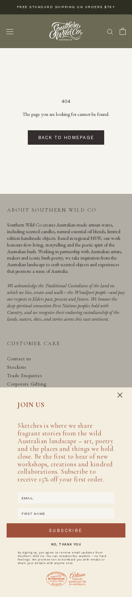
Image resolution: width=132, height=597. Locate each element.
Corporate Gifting (26, 384)
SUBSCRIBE (66, 530)
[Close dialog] (119, 394)
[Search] (110, 31)
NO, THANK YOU (66, 544)
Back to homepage (66, 137)
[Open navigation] (9, 31)
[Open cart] (123, 31)
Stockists (16, 367)
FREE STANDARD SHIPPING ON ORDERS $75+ (66, 7)
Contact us (19, 358)
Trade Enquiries (24, 375)
